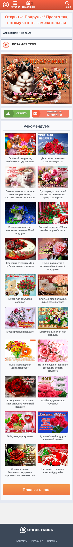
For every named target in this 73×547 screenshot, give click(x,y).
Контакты (21, 540)
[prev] (5, 79)
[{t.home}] (36, 530)
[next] (68, 79)
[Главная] (4, 5)
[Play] (6, 45)
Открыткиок (10, 32)
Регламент (37, 540)
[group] (36, 44)
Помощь (52, 540)
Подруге (26, 32)
